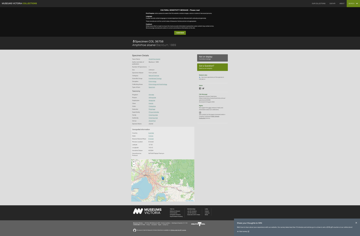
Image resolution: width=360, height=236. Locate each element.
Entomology (152, 81)
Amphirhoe (152, 121)
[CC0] (200, 112)
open (209, 107)
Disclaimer (154, 224)
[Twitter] (203, 88)
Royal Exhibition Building (176, 216)
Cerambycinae (153, 118)
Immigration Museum (175, 214)
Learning (207, 212)
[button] (353, 3)
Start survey (243, 231)
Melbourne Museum (175, 211)
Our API (332, 3)
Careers (207, 211)
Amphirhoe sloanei (154, 59)
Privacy (148, 224)
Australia (151, 133)
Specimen (152, 87)
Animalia (151, 94)
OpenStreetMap (190, 200)
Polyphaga (152, 109)
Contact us (165, 224)
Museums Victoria (19, 4)
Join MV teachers (191, 212)
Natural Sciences (154, 75)
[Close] (356, 223)
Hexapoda (152, 100)
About (341, 3)
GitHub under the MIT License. (178, 230)
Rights (159, 224)
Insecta (151, 103)
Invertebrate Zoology (155, 78)
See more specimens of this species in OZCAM (211, 78)
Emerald (151, 139)
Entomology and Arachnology (158, 84)
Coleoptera (152, 106)
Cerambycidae (153, 115)
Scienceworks (173, 212)
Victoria (150, 136)
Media (206, 214)
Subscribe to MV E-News (193, 214)
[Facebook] (200, 88)
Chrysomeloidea (154, 112)
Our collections (318, 3)
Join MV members (192, 211)
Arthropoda (152, 97)
